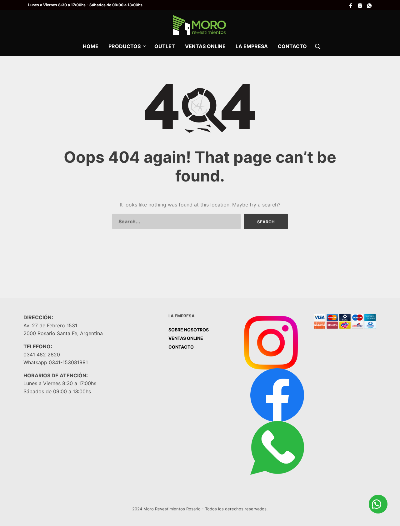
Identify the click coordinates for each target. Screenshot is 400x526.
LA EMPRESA (252, 46)
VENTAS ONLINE (205, 46)
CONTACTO (292, 46)
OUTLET (164, 46)
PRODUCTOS (124, 46)
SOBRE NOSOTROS (188, 329)
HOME (90, 46)
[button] (378, 504)
